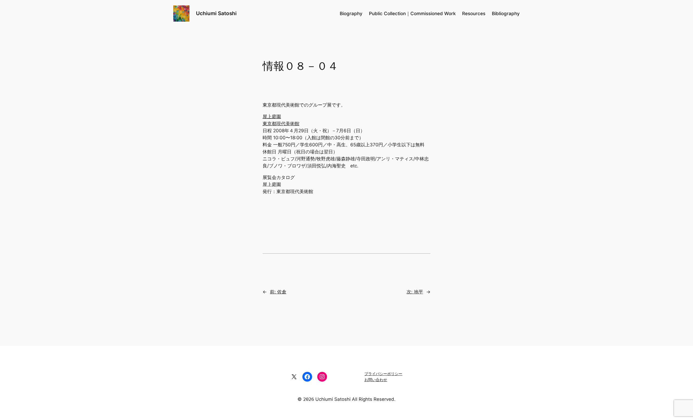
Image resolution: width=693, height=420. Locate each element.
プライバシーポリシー (383, 373)
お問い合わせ (375, 379)
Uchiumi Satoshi (216, 13)
